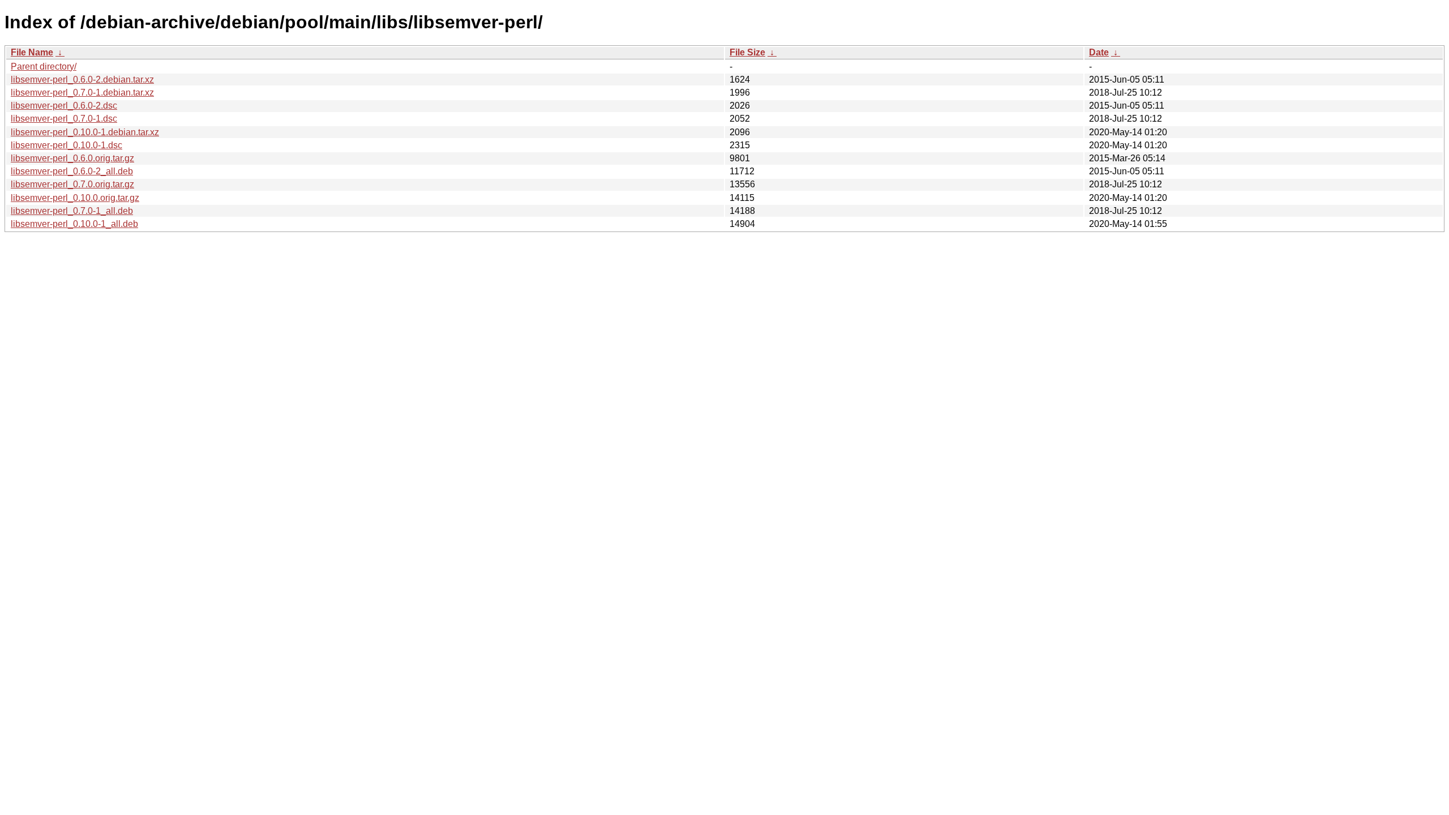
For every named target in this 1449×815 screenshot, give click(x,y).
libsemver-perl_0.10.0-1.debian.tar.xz (85, 132)
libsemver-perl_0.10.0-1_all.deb (74, 224)
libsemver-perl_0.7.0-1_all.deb (72, 211)
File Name (32, 52)
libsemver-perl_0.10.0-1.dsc (66, 145)
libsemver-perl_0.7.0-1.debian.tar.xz (82, 92)
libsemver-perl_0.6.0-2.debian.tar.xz (82, 79)
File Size (747, 52)
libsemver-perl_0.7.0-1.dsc (64, 118)
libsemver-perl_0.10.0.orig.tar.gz (75, 198)
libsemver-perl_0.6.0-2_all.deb (72, 171)
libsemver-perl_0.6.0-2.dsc (64, 105)
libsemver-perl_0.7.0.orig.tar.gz (72, 184)
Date (1099, 52)
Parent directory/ (43, 66)
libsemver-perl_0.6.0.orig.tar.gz (72, 158)
